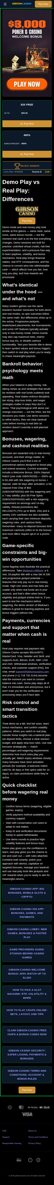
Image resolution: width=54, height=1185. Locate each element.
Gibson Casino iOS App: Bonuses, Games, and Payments (27, 913)
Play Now (43, 4)
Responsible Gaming (11, 1143)
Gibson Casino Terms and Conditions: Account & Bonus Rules (27, 1074)
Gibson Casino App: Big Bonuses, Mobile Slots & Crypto (27, 892)
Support (6, 1137)
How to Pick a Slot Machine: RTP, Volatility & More (27, 993)
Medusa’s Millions (33, 570)
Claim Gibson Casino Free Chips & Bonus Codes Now (27, 1032)
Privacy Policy (34, 1143)
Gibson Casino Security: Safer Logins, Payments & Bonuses (27, 1054)
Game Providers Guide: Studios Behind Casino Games (27, 953)
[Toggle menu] (5, 4)
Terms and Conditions (38, 1137)
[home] (21, 6)
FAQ (4, 1131)
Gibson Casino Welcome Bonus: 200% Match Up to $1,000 (27, 973)
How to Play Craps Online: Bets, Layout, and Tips (27, 1012)
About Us (32, 1131)
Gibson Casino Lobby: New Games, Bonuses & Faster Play (27, 933)
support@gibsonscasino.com (32, 671)
